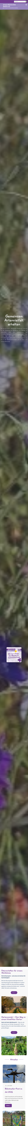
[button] (26, 5)
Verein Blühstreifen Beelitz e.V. (9, 5)
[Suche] (26, 1)
